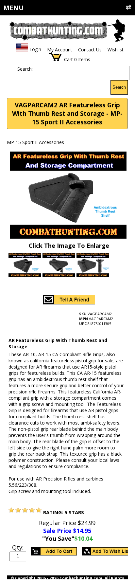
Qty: (18, 547)
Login (35, 49)
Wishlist (116, 49)
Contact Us (90, 49)
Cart (68, 59)
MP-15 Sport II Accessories (35, 142)
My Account (59, 49)
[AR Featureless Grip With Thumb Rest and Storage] (11, 510)
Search (119, 87)
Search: (25, 69)
